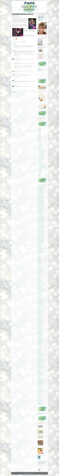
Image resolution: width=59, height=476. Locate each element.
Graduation (39, 305)
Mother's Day (39, 328)
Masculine (39, 322)
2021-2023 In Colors (40, 219)
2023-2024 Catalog (40, 227)
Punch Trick (39, 350)
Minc (38, 326)
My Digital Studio (39, 330)
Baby (38, 252)
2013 (39, 139)
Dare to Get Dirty (39, 280)
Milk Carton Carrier (40, 325)
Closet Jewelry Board (40, 267)
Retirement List (39, 356)
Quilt (38, 352)
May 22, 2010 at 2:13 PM (16, 77)
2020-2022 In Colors (40, 215)
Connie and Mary (39, 270)
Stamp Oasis (39, 376)
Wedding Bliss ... (40, 162)
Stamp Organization (40, 377)
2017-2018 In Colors (40, 202)
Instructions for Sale (40, 314)
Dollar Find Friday (40, 282)
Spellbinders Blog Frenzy (40, 373)
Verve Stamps (39, 397)
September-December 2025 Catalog (42, 367)
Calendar (39, 262)
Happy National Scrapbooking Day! (42, 169)
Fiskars (38, 297)
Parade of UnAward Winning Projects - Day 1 (42, 154)
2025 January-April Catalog (41, 235)
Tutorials (39, 394)
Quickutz (39, 351)
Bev (14, 79)
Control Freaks (39, 271)
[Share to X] (23, 41)
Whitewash (39, 402)
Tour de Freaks (39, 392)
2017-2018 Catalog (40, 200)
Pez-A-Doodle (39, 346)
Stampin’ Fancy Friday (40, 380)
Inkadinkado (39, 313)
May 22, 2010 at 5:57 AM (16, 60)
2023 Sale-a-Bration (40, 226)
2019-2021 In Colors (40, 210)
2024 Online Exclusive (40, 231)
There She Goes (39, 390)
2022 (39, 131)
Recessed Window (40, 354)
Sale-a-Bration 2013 (40, 359)
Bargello (38, 254)
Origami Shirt (39, 339)
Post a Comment (15, 88)
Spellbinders (39, 372)
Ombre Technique (40, 334)
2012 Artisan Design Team (40, 185)
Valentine (39, 396)
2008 (39, 175)
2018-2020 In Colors (40, 206)
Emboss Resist (39, 287)
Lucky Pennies (39, 320)
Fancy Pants (39, 295)
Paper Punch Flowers (40, 342)
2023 (39, 130)
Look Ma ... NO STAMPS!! (41, 165)
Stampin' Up (39, 381)
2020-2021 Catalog (40, 214)
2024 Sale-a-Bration (40, 232)
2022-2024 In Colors (40, 223)
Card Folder (39, 263)
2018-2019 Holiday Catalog (41, 205)
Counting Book (39, 274)
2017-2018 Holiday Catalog (41, 201)
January (40, 173)
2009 (39, 174)
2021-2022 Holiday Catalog (41, 218)
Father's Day (39, 296)
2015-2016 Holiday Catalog (41, 192)
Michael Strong (39, 324)
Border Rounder (39, 261)
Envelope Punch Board (40, 288)
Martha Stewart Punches (40, 321)
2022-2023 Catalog (40, 222)
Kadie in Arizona (16, 62)
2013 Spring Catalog (40, 188)
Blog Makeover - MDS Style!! (42, 163)
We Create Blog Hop (40, 400)
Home (13, 14)
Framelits (39, 301)
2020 (39, 133)
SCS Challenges (39, 365)
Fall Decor (39, 293)
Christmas (39, 265)
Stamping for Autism (40, 382)
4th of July (39, 244)
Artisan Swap (39, 250)
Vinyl (38, 398)
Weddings (39, 401)
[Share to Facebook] (24, 41)
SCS (38, 364)
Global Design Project (40, 304)
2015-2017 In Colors (40, 193)
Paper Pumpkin (39, 341)
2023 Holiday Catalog (40, 224)
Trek (38, 393)
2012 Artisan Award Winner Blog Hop (42, 184)
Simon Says (39, 369)
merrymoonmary (29, 473)
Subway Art (39, 385)
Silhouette (39, 368)
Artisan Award (39, 249)
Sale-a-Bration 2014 (40, 360)
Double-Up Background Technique (41, 283)
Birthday (38, 257)
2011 (39, 141)
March (39, 171)
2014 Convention (39, 189)
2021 (39, 132)
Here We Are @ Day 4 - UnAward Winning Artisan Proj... (42, 150)
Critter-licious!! (40, 168)
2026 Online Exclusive (40, 240)
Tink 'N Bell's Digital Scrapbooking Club (42, 391)
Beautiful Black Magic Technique (42, 164)
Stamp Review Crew (40, 378)
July (39, 147)
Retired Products (39, 355)
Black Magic (39, 258)
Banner (38, 253)
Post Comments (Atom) (17, 92)
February (40, 172)
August (40, 146)
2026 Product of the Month (40, 241)
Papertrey (39, 343)
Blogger (35, 473)
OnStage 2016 (39, 337)
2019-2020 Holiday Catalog (41, 209)
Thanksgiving (39, 389)
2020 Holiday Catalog (40, 211)
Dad (38, 278)
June (39, 148)
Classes (38, 266)
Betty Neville (15, 85)
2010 (39, 142)
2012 (39, 140)
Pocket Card (39, 347)
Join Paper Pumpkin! (30, 14)
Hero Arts (39, 308)
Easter (38, 284)
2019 (39, 134)
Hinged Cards (39, 309)
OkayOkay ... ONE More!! (41, 157)
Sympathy (39, 386)
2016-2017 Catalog (40, 196)
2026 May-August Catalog (40, 239)
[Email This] (22, 41)
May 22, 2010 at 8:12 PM (16, 83)
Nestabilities (39, 333)
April (39, 170)
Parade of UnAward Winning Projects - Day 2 (42, 153)
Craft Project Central (40, 275)
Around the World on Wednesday (41, 248)
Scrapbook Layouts (40, 363)
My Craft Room (39, 329)
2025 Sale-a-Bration (40, 237)
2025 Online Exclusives (40, 236)
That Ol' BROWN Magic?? (41, 166)
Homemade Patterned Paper (41, 310)
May (39, 149)
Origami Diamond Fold (40, 338)
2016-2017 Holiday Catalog (41, 197)
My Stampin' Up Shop (17, 14)
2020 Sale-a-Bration (40, 213)
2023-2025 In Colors (40, 228)
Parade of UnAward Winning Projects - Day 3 (42, 151)
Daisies (38, 279)
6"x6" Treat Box (39, 245)
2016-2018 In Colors (40, 198)
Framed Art (39, 300)
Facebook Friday (39, 291)
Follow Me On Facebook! (24, 14)
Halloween (39, 306)
